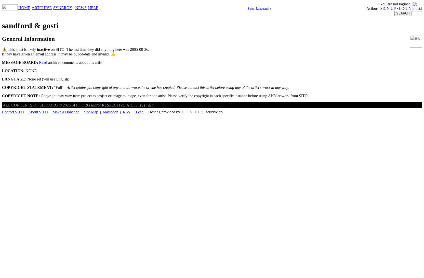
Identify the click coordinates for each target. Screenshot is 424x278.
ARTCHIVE (42, 8)
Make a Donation (66, 112)
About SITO (38, 112)
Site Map (91, 112)
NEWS (81, 8)
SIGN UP (388, 8)
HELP (93, 8)
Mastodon (110, 112)
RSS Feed (133, 112)
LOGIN (405, 8)
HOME (24, 8)
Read (43, 62)
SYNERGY (62, 8)
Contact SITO (13, 112)
